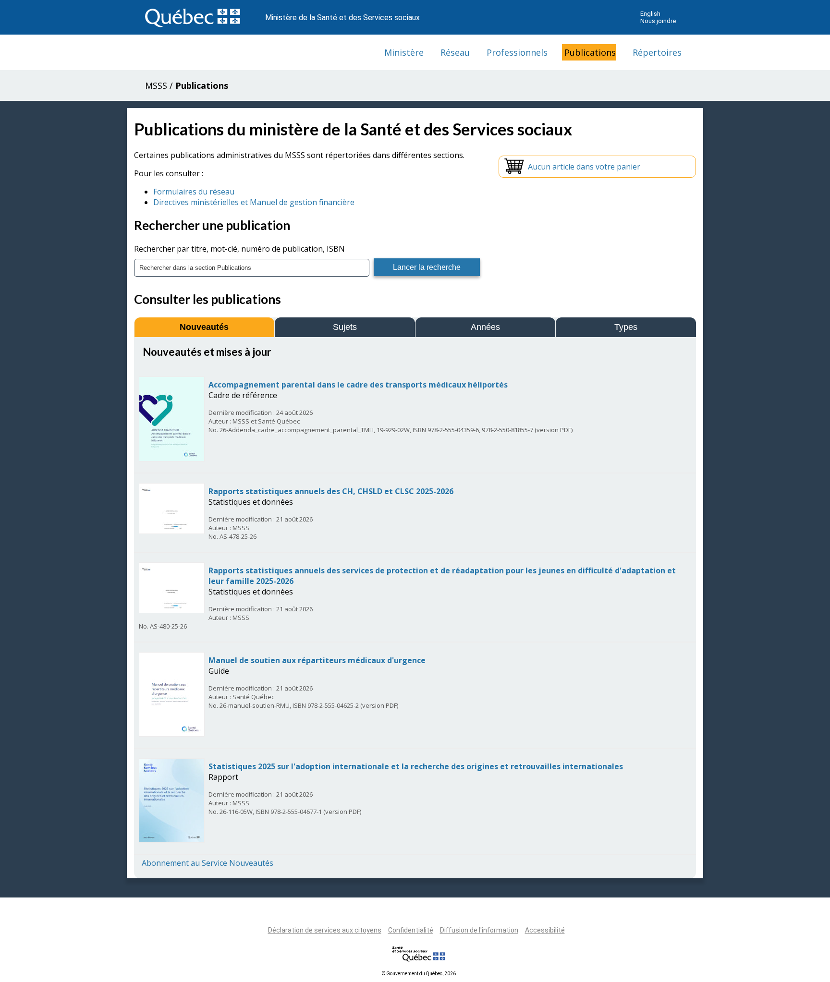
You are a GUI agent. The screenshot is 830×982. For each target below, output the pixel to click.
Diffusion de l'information (479, 930)
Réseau (455, 52)
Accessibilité (545, 930)
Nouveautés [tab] (204, 327)
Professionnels (517, 52)
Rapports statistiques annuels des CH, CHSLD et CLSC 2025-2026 (330, 491)
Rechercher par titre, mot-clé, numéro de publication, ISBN (239, 248)
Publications (590, 52)
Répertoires (657, 52)
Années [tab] (485, 327)
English (650, 13)
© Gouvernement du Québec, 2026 (419, 973)
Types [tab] (625, 327)
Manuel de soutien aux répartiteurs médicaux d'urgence (317, 660)
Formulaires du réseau (193, 191)
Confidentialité (410, 930)
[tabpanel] (415, 606)
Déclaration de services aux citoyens (324, 930)
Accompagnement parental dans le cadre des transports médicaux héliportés (358, 384)
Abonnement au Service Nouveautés (207, 863)
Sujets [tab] (345, 327)
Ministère (404, 52)
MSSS (156, 85)
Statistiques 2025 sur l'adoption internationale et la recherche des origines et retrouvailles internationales (415, 766)
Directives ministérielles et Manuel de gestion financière (253, 202)
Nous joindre (658, 20)
